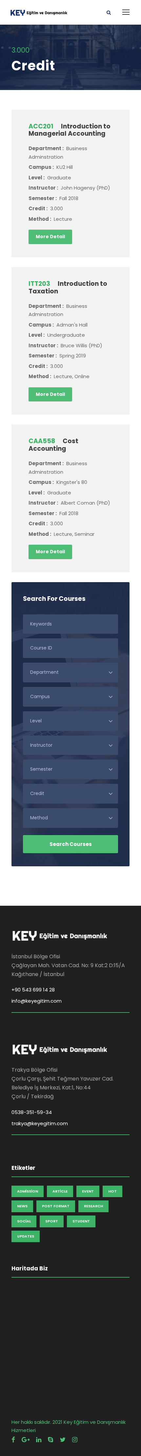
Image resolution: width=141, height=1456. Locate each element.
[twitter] (63, 1439)
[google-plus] (26, 1439)
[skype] (50, 1439)
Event (88, 1191)
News (22, 1206)
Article (60, 1191)
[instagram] (74, 1439)
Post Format (56, 1206)
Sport (51, 1221)
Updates (25, 1236)
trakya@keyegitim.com (39, 1123)
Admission (27, 1191)
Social (24, 1221)
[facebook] (13, 1439)
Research (93, 1206)
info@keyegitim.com (36, 1000)
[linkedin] (38, 1439)
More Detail (50, 236)
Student (81, 1221)
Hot (112, 1191)
